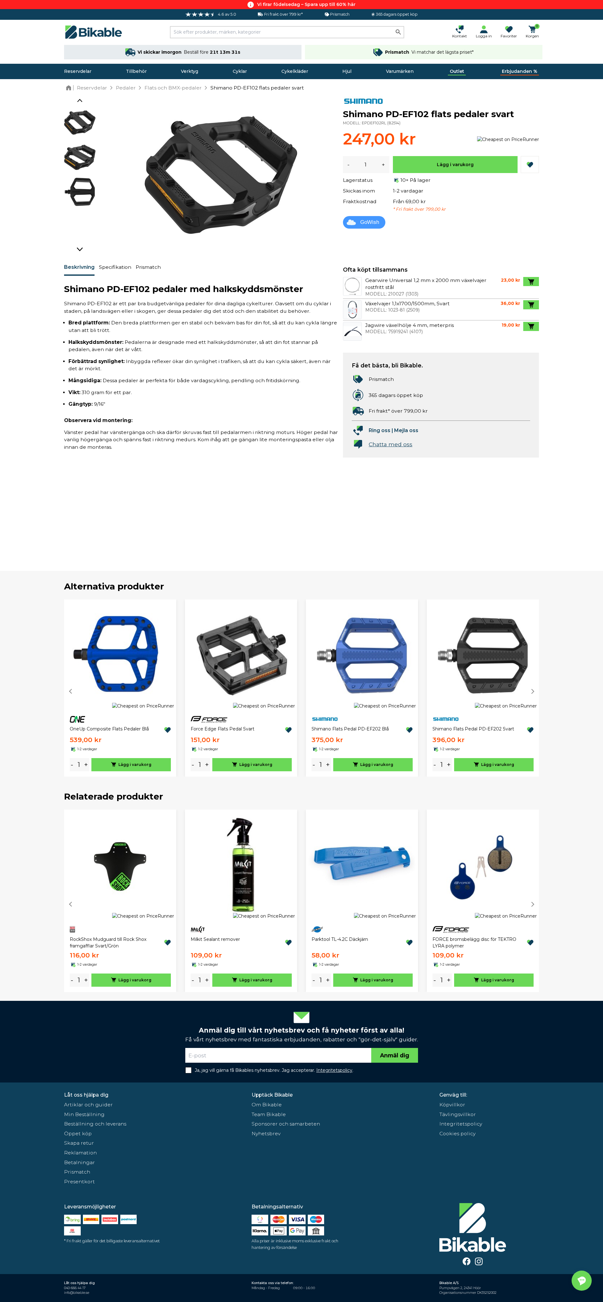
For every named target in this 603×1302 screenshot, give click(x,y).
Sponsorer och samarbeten (286, 1124)
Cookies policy (457, 1134)
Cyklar (240, 71)
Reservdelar (77, 71)
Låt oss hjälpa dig (86, 1095)
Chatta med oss (390, 444)
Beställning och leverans (95, 1124)
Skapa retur (79, 1143)
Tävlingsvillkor (457, 1114)
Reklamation (80, 1153)
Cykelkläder (294, 71)
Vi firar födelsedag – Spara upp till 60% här (306, 4)
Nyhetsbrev (266, 1134)
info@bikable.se (76, 1293)
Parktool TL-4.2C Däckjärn (340, 939)
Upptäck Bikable (272, 1095)
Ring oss (379, 430)
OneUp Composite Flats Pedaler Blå (109, 729)
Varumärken (400, 71)
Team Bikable (269, 1114)
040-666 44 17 (74, 1288)
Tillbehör (136, 71)
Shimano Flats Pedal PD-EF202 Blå (350, 729)
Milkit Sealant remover (215, 939)
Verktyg (189, 71)
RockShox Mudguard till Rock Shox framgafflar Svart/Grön (108, 942)
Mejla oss (406, 430)
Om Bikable (267, 1105)
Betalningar (79, 1162)
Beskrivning (79, 267)
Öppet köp (78, 1134)
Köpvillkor (452, 1105)
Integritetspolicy (460, 1124)
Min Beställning (84, 1114)
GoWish (369, 222)
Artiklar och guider (88, 1105)
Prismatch (148, 267)
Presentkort (79, 1182)
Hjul (346, 71)
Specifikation (115, 267)
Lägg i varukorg (455, 164)
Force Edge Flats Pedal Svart (222, 729)
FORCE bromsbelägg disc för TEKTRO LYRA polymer (474, 942)
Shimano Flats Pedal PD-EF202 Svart (473, 729)
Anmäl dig (394, 1055)
